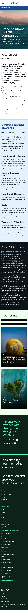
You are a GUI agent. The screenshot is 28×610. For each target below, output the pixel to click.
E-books (3, 517)
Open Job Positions (7, 527)
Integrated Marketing (7, 554)
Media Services (5, 559)
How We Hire (5, 524)
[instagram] (10, 584)
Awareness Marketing (7, 541)
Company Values (6, 497)
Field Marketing (5, 539)
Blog (2, 509)
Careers (4, 521)
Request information (9, 440)
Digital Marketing (6, 557)
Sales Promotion (6, 570)
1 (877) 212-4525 (6, 577)
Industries (5, 503)
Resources (5, 506)
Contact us (5, 574)
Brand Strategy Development (13, 156)
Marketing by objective (10, 530)
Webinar (3, 512)
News (3, 515)
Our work (4, 548)
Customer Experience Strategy (10, 174)
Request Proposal (8, 443)
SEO (2, 536)
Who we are (5, 491)
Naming (4, 205)
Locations (4, 499)
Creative (3, 565)
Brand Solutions (6, 544)
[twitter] (2, 584)
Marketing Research (7, 567)
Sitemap (3, 593)
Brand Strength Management (13, 194)
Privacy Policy (5, 599)
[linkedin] (8, 584)
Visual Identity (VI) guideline (13, 222)
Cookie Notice (5, 601)
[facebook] (5, 584)
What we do (5, 551)
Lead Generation (6, 533)
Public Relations (6, 562)
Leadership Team (6, 494)
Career (3, 596)
